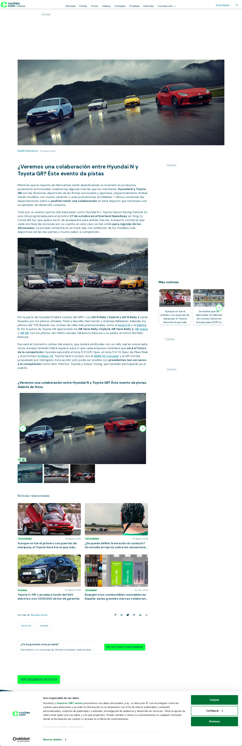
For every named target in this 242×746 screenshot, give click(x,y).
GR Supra (141, 329)
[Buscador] (236, 5)
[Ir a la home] (13, 4)
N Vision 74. (46, 356)
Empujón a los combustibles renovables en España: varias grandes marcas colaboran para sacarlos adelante (115, 559)
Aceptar (214, 699)
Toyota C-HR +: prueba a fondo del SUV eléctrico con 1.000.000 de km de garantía (47, 557)
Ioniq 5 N (124, 325)
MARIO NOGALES (28, 151)
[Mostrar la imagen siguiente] (142, 428)
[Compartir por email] (114, 615)
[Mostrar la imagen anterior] (23, 428)
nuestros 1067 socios (70, 703)
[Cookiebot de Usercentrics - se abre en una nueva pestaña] (21, 739)
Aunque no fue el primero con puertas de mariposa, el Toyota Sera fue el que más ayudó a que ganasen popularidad (49, 508)
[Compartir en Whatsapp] (146, 615)
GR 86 (24, 333)
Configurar (212, 710)
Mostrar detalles (52, 739)
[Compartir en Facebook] (133, 615)
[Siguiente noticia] (219, 307)
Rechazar (214, 721)
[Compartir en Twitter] (127, 615)
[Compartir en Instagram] (121, 615)
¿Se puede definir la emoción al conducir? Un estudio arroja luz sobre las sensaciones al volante (115, 506)
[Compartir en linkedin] (139, 615)
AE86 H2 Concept (106, 356)
